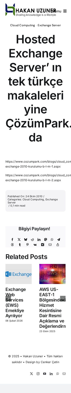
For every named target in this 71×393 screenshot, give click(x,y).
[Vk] (35, 244)
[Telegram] (58, 239)
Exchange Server (49, 25)
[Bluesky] (25, 239)
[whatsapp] (57, 373)
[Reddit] (32, 239)
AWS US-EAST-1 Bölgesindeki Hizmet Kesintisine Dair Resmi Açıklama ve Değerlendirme (54, 308)
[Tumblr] (20, 244)
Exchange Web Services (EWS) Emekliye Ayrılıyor (15, 302)
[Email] (50, 244)
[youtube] (44, 373)
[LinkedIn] (39, 239)
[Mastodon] (45, 239)
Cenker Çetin (50, 362)
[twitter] (31, 373)
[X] (19, 239)
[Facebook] (12, 239)
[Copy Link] (57, 244)
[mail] (64, 373)
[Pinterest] (27, 244)
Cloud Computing (22, 25)
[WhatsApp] (52, 239)
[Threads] (12, 244)
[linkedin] (51, 373)
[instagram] (38, 373)
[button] (8, 298)
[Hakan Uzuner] (30, 5)
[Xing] (42, 244)
